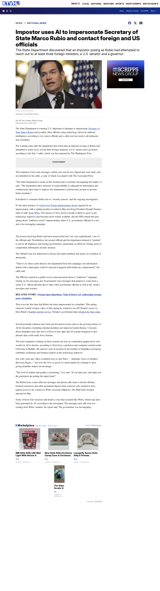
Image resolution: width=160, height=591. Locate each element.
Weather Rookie (132, 11)
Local (85, 3)
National (96, 3)
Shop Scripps (133, 3)
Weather (108, 3)
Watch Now (150, 3)
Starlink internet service (39, 311)
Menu (74, 4)
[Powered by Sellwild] (98, 501)
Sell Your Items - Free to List (46, 426)
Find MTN (144, 11)
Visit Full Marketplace (94, 425)
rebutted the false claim (89, 311)
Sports (120, 3)
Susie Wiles (34, 212)
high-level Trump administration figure (59, 205)
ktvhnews (7, 11)
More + (153, 11)
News (122, 11)
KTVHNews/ (4, 11)
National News (36, 23)
